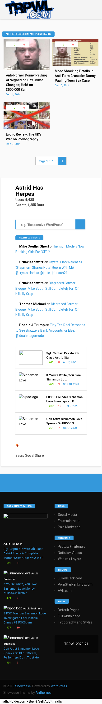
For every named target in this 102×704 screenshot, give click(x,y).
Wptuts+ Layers (69, 559)
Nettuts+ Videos (70, 553)
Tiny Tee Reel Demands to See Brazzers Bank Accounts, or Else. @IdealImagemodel (50, 330)
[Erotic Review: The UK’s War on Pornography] (27, 128)
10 (59, 406)
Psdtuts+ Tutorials (71, 546)
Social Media (67, 515)
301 (50, 428)
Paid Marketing (69, 527)
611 (50, 362)
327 (50, 406)
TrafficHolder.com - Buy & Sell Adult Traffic (31, 701)
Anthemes (43, 692)
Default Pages (68, 610)
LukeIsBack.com (70, 578)
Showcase (23, 686)
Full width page (69, 616)
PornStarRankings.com (75, 584)
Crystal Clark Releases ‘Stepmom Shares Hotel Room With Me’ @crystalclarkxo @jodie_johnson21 (48, 267)
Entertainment (69, 521)
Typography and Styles (75, 622)
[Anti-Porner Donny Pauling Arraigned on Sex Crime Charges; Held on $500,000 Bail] (27, 69)
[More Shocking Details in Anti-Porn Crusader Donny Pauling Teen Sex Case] (75, 65)
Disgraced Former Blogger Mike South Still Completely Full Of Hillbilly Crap (47, 288)
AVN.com (65, 591)
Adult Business (13, 544)
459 (50, 384)
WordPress (59, 686)
